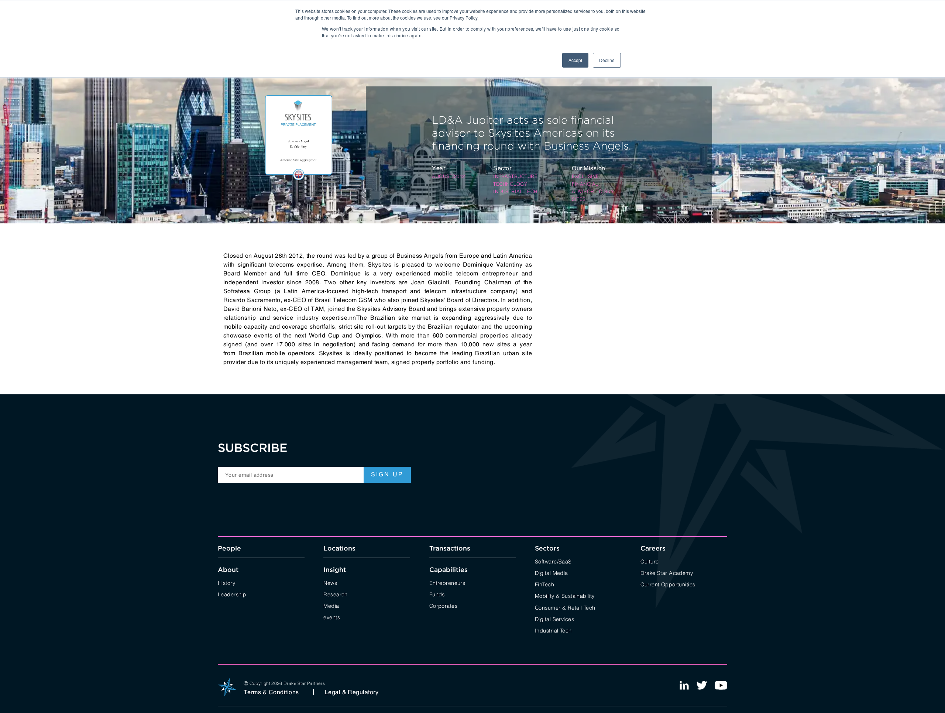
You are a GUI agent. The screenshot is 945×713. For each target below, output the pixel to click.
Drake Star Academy (666, 572)
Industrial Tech (553, 630)
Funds (437, 594)
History (226, 582)
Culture (649, 561)
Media (331, 605)
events (331, 617)
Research (335, 594)
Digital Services (554, 618)
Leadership (232, 594)
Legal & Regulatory (352, 692)
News (330, 582)
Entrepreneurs (447, 582)
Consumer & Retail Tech (565, 607)
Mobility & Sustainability (565, 595)
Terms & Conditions (271, 692)
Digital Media (551, 572)
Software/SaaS (553, 561)
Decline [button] (607, 60)
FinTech (544, 584)
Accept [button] (575, 60)
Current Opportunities (667, 584)
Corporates (443, 605)
